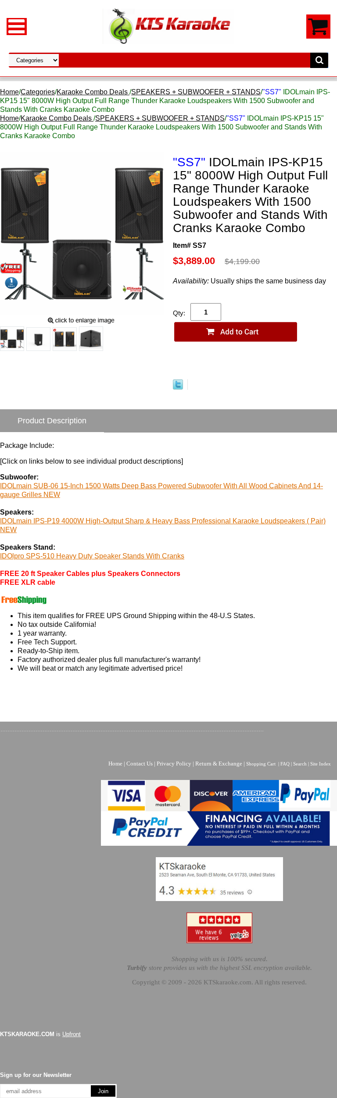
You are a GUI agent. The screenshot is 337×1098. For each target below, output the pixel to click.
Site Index (320, 764)
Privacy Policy (174, 763)
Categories (38, 92)
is (40, 1034)
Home (9, 92)
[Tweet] (178, 387)
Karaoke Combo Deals (93, 92)
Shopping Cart (261, 764)
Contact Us (139, 763)
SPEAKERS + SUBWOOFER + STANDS (196, 92)
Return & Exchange (218, 763)
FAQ (285, 764)
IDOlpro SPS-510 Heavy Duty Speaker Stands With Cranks (92, 556)
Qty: (179, 313)
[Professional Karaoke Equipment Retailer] (168, 25)
